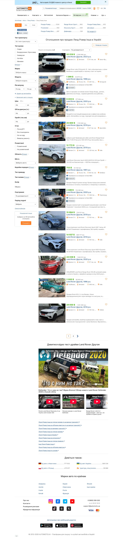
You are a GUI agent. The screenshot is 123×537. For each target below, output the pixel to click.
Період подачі (20, 200)
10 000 (89, 8)
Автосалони (48, 15)
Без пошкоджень (23, 132)
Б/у (26, 25)
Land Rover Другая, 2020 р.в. (78, 259)
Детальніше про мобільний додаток (61, 520)
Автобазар (18, 20)
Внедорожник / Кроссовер (26, 52)
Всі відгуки (81, 15)
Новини (93, 15)
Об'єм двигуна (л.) (22, 109)
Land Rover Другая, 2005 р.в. (78, 101)
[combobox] (26, 41)
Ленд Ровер (31, 20)
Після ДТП (21, 129)
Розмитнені (19, 143)
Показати (26, 223)
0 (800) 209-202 (94, 500)
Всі (19, 25)
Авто (24, 20)
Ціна (16, 101)
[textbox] (22, 162)
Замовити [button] (83, 2)
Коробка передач (21, 167)
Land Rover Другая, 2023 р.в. (78, 57)
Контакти (26, 503)
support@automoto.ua (92, 506)
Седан (19, 49)
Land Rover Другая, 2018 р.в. (78, 237)
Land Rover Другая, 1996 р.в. (78, 282)
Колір (17, 182)
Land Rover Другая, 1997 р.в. (78, 170)
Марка (17, 69)
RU (105, 8)
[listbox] (22, 101)
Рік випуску (19, 85)
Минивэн (20, 61)
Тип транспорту (21, 38)
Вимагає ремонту (23, 138)
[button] (23, 94)
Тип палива (19, 177)
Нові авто (35, 15)
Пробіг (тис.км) (21, 118)
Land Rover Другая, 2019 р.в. (78, 125)
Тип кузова (19, 46)
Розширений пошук (51, 8)
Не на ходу (21, 135)
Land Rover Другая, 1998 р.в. (78, 79)
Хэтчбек (20, 58)
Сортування (19, 192)
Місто (17, 159)
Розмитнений (22, 146)
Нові (33, 25)
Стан (17, 126)
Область (18, 154)
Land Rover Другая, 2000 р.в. (78, 192)
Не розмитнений (23, 149)
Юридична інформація (31, 510)
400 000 (79, 8)
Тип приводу (20, 172)
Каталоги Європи (62, 15)
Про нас (26, 500)
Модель (18, 77)
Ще (102, 15)
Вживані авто (22, 15)
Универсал (21, 55)
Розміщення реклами (31, 506)
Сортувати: (66, 50)
